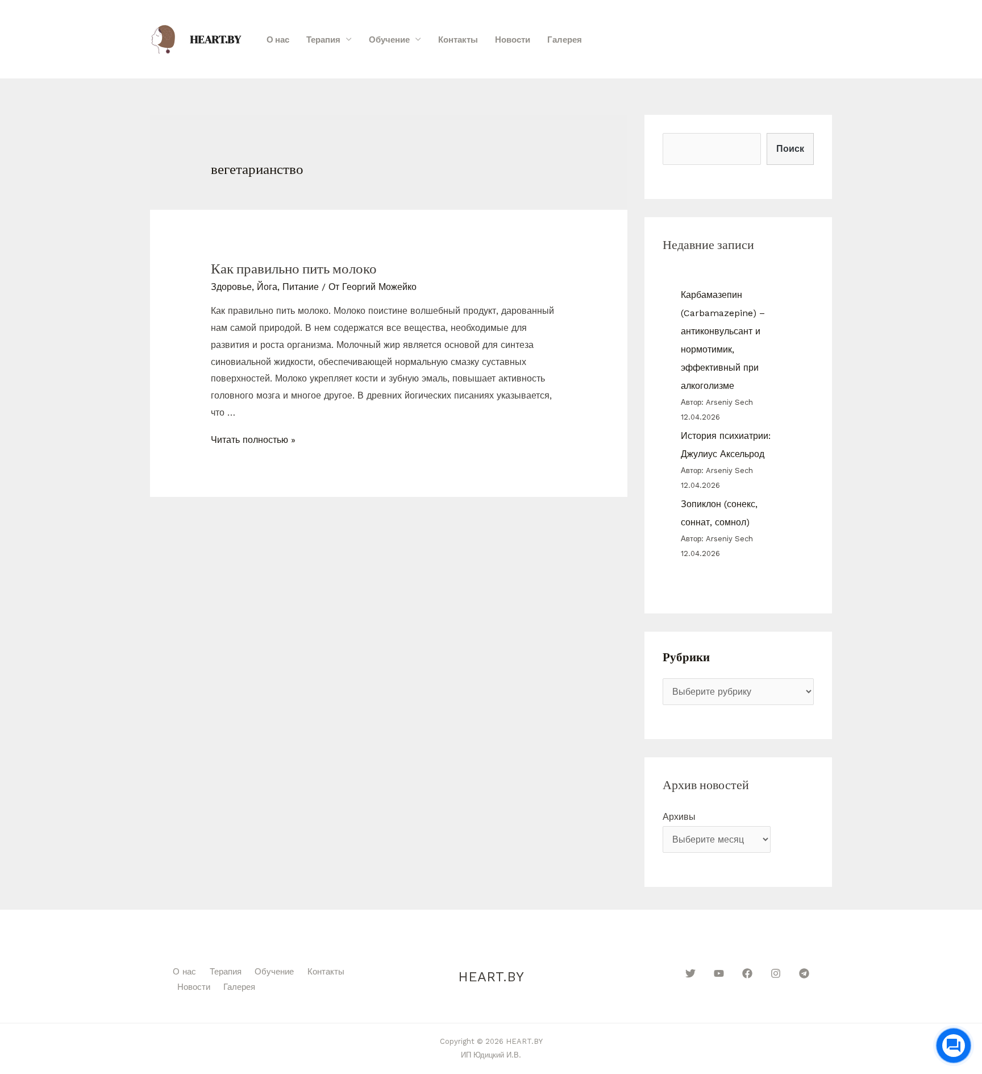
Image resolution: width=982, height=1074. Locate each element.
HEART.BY (215, 39)
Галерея (564, 39)
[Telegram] (804, 973)
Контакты (458, 39)
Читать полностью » (253, 439)
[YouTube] (719, 973)
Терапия (323, 39)
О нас (278, 39)
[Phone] (819, 39)
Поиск (790, 148)
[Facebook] (747, 973)
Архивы (679, 816)
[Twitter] (690, 973)
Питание (300, 286)
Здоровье (231, 286)
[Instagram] (776, 973)
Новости (512, 39)
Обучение (389, 39)
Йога (267, 286)
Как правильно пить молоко (294, 268)
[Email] (837, 39)
